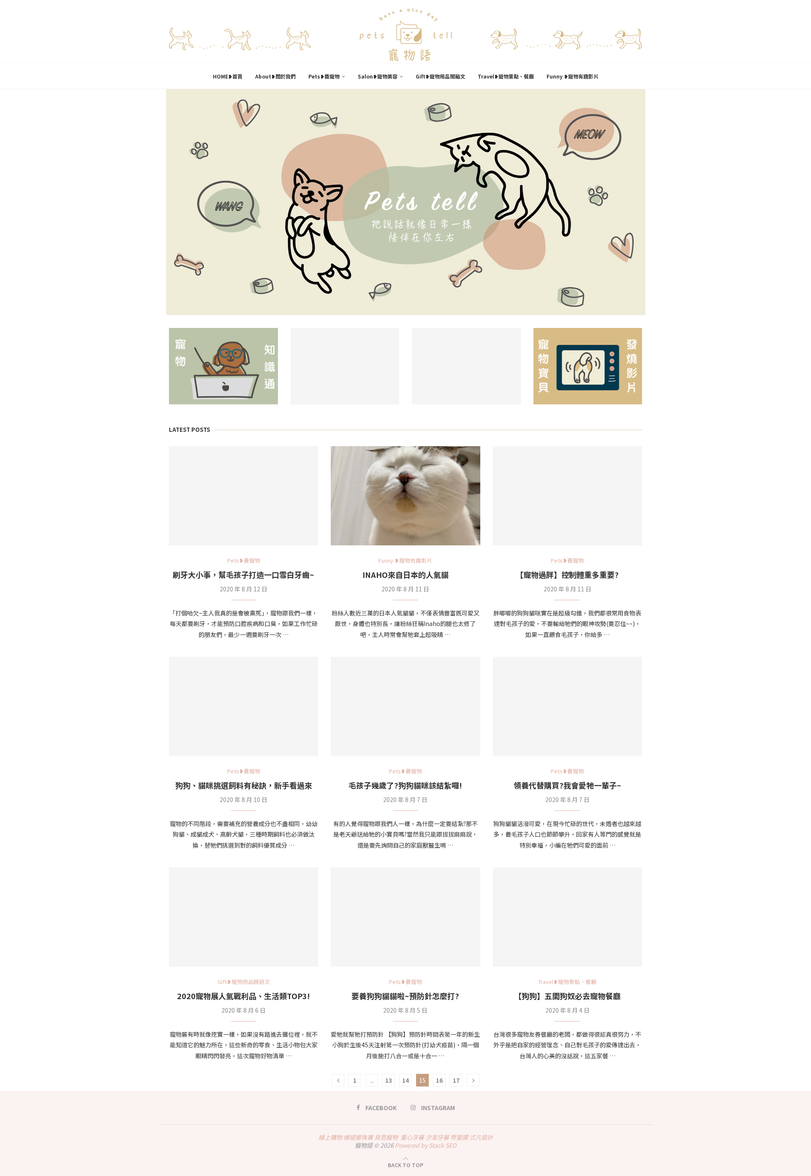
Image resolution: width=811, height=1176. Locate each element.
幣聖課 (459, 1137)
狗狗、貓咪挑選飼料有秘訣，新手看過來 (243, 785)
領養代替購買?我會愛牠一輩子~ (567, 785)
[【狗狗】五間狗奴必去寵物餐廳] (567, 917)
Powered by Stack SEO (425, 1145)
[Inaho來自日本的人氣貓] (405, 496)
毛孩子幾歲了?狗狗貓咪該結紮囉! (405, 785)
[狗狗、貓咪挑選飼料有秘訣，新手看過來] (243, 706)
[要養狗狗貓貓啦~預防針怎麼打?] (405, 917)
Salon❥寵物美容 (377, 76)
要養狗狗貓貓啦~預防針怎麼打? (405, 995)
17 (456, 1080)
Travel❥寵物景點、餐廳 (506, 76)
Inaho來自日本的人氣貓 (405, 574)
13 (388, 1080)
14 (405, 1080)
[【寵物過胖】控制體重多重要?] (567, 496)
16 (439, 1080)
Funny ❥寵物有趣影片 (573, 76)
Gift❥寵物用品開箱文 (440, 76)
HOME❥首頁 (227, 76)
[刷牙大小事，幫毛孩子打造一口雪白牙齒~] (243, 496)
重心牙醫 (412, 1137)
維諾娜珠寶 (358, 1137)
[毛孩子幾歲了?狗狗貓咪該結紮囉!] (405, 706)
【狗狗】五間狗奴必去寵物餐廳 (567, 995)
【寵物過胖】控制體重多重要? (567, 574)
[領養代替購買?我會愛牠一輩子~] (567, 706)
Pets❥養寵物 (324, 76)
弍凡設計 (481, 1137)
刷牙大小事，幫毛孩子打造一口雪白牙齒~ (243, 574)
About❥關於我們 (275, 76)
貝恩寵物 (386, 1137)
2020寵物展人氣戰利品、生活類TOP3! (243, 995)
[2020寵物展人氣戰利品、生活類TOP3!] (243, 917)
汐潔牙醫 (437, 1137)
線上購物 (330, 1137)
